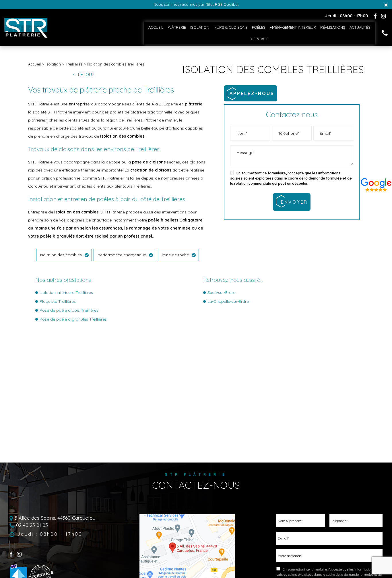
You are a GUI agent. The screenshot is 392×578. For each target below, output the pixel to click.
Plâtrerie (177, 27)
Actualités (360, 27)
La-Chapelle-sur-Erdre (228, 301)
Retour (86, 74)
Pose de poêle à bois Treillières (69, 310)
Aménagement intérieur (293, 27)
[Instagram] (383, 16)
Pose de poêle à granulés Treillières (73, 319)
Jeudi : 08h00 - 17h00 (49, 534)
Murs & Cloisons (231, 27)
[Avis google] (376, 184)
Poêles (258, 27)
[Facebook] (375, 16)
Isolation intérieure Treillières (66, 292)
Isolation (199, 27)
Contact (259, 38)
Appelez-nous (252, 93)
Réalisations (332, 27)
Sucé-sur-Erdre (221, 292)
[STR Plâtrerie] (25, 36)
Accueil (155, 27)
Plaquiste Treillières (58, 301)
